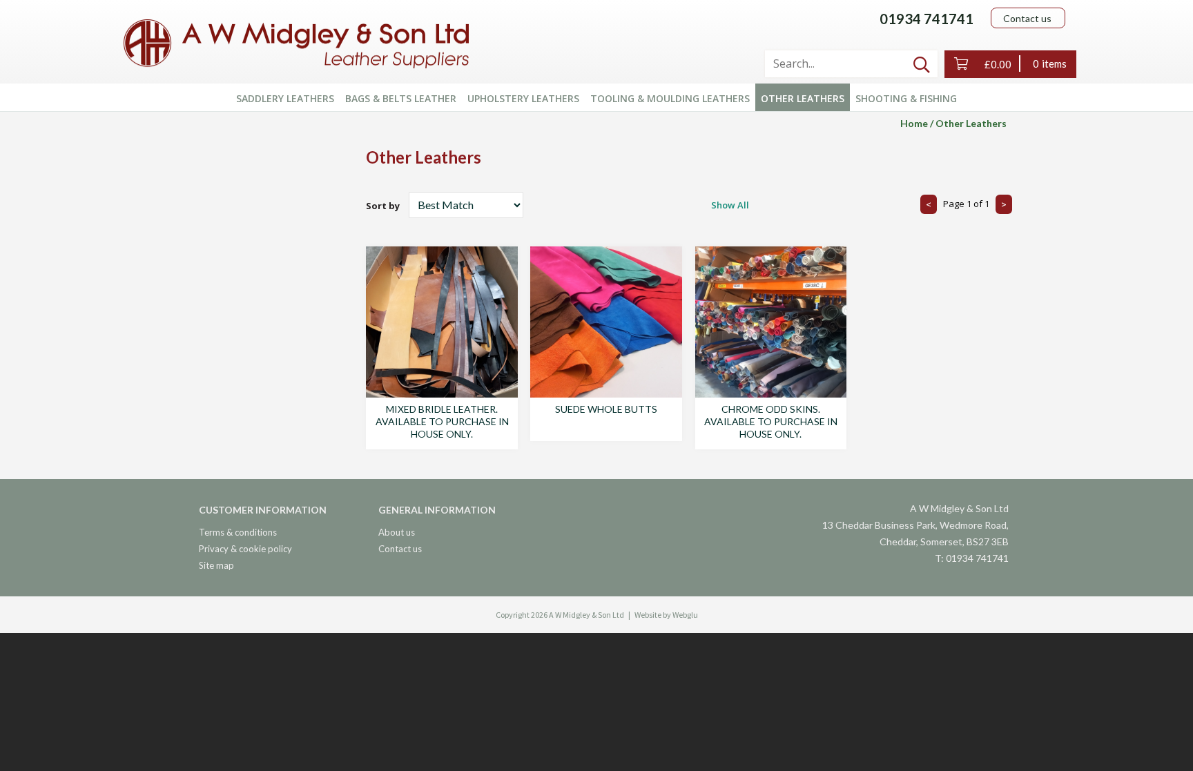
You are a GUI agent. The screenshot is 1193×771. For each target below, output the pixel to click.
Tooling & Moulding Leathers (670, 98)
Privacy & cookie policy (245, 548)
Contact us (1027, 18)
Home (914, 123)
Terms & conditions (238, 532)
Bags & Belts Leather (400, 98)
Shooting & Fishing (906, 98)
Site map (216, 565)
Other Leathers (802, 98)
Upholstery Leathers (523, 98)
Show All (730, 205)
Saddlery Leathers (285, 98)
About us (396, 532)
